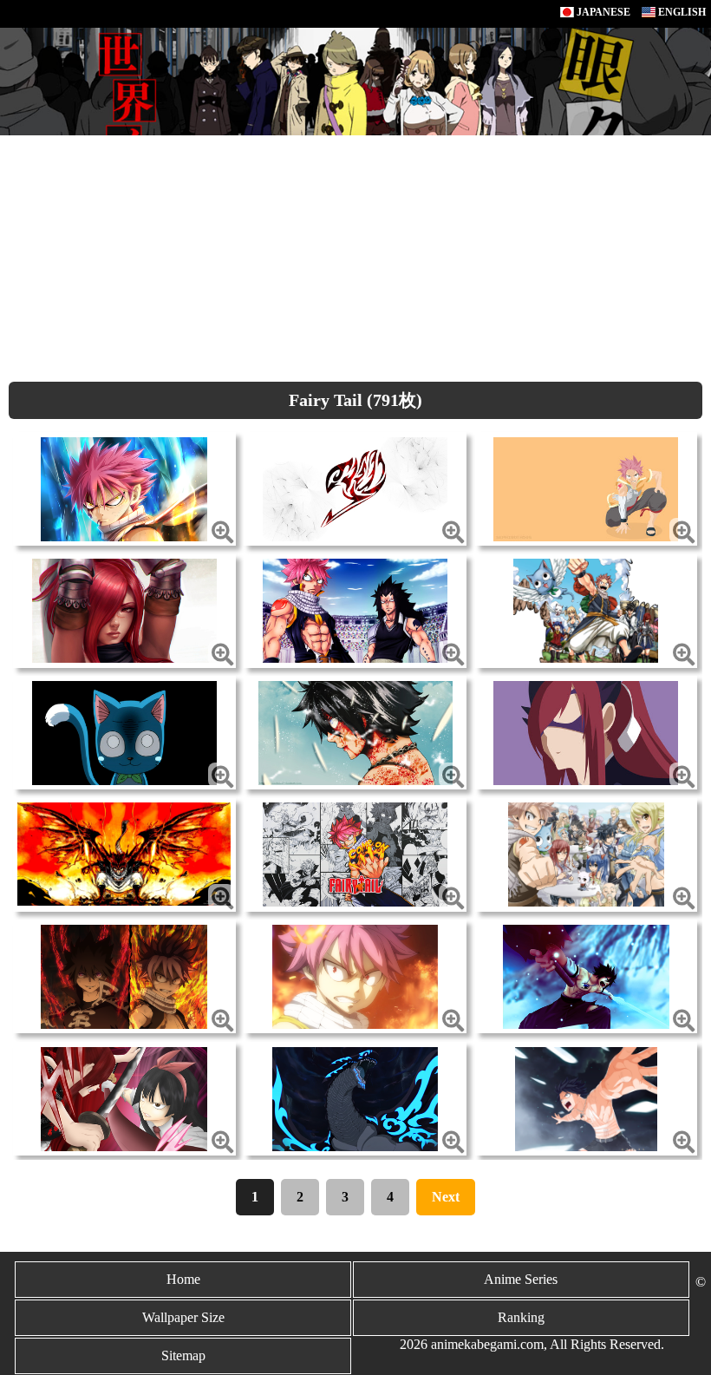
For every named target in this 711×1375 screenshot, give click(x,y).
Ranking (521, 1317)
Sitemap (183, 1355)
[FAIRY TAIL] (124, 487)
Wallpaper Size (183, 1317)
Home (183, 1279)
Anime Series (521, 1279)
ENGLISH (681, 12)
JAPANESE (602, 12)
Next (446, 1196)
